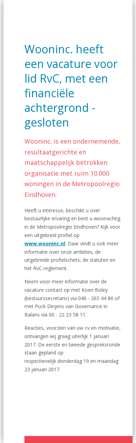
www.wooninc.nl (44, 243)
